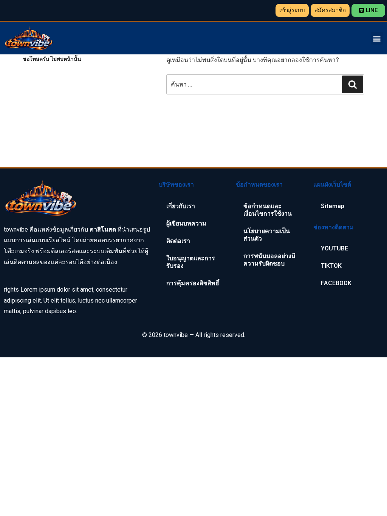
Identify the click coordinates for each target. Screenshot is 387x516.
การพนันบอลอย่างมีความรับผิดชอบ (269, 259)
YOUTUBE (334, 248)
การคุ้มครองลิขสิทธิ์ (192, 283)
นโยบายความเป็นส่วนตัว (266, 234)
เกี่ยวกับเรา (180, 206)
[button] (292, 10)
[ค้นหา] (352, 84)
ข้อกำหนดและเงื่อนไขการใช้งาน (267, 209)
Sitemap (332, 206)
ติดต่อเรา (178, 240)
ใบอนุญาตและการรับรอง (190, 262)
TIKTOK (331, 265)
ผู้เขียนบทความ (186, 223)
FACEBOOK (336, 283)
